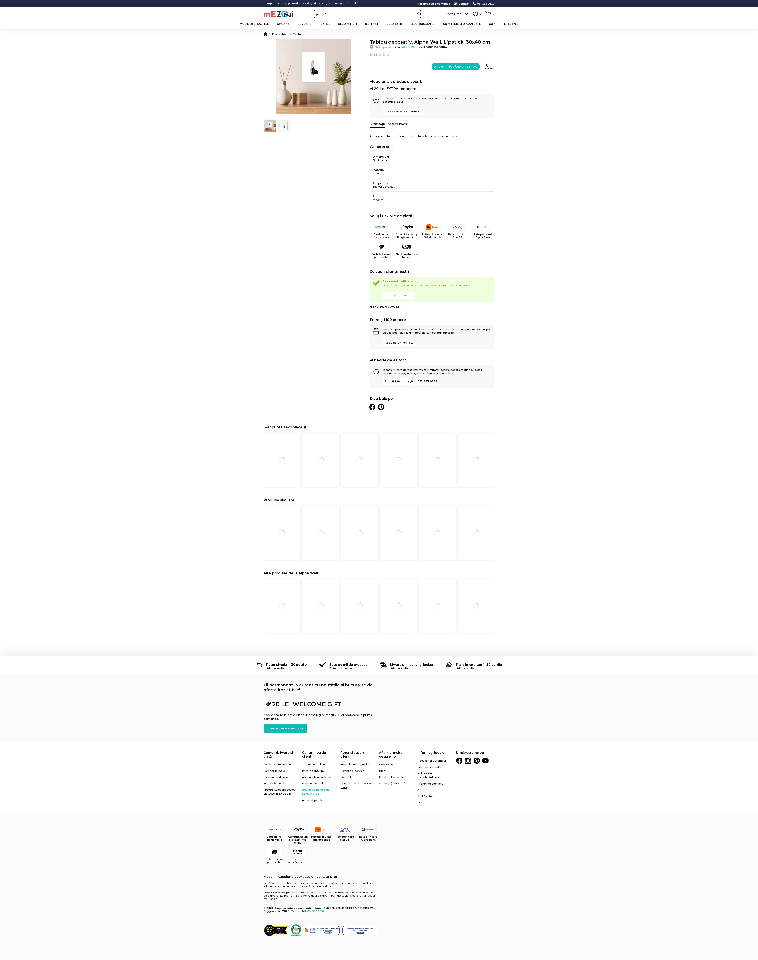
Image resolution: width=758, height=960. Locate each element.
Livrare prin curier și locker (411, 665)
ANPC (421, 789)
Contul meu (454, 14)
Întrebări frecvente (391, 777)
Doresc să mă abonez (285, 728)
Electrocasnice (422, 23)
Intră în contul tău (313, 770)
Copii (492, 23)
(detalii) (448, 332)
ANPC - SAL (425, 796)
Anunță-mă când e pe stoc (455, 66)
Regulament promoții (431, 760)
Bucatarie (394, 23)
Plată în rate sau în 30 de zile (479, 665)
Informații (377, 124)
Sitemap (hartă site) (392, 783)
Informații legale (430, 753)
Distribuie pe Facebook (372, 407)
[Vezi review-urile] (432, 54)
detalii (353, 3)
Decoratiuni (347, 23)
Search (419, 14)
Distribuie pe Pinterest (381, 407)
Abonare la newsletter (403, 111)
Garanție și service (352, 770)
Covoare (304, 23)
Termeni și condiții (429, 767)
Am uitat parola (312, 800)
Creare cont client (314, 764)
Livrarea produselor (276, 777)
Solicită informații (399, 381)
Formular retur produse (356, 764)
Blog (382, 770)
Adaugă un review (399, 295)
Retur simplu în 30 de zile (286, 665)
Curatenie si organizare (462, 23)
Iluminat (372, 23)
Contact (464, 3)
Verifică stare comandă (434, 3)
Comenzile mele (274, 770)
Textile (324, 23)
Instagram (468, 761)
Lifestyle (511, 23)
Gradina (283, 23)
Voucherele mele (313, 783)
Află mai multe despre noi (390, 754)
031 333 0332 (485, 3)
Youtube (485, 761)
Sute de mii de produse (348, 665)
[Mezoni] (266, 34)
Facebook (459, 761)
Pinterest (477, 761)
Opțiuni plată (398, 124)
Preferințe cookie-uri (431, 783)
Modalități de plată (276, 783)
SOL (420, 802)
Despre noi (386, 764)
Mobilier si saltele (254, 23)
